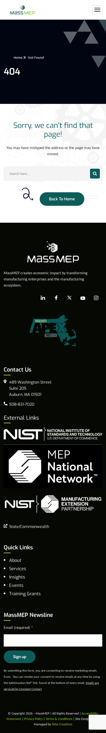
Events (16, 585)
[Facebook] (56, 298)
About (15, 560)
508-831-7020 (21, 404)
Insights (17, 577)
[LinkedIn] (43, 298)
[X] (69, 298)
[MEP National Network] (53, 466)
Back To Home (62, 199)
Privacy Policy (33, 719)
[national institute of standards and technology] (53, 433)
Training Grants (25, 594)
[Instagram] (96, 298)
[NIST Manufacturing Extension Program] (53, 503)
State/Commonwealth (29, 526)
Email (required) (18, 627)
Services (17, 569)
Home (18, 57)
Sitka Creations (62, 724)
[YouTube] (83, 298)
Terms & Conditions (59, 719)
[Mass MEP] (22, 9)
